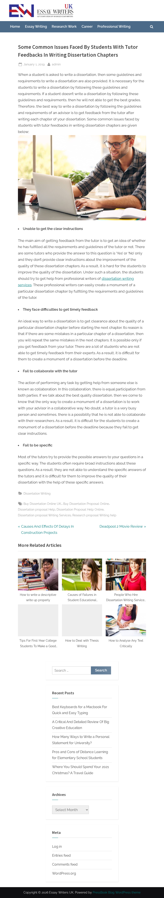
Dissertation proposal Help (36, 509)
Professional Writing (113, 27)
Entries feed (61, 855)
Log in (57, 847)
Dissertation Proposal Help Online (80, 509)
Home (15, 27)
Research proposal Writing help (94, 515)
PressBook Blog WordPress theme (117, 892)
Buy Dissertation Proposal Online (86, 503)
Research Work (64, 27)
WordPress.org (64, 873)
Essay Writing (36, 27)
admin (56, 64)
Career (87, 27)
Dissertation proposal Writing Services (44, 515)
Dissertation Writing (37, 493)
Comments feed (65, 864)
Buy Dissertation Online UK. (42, 503)
